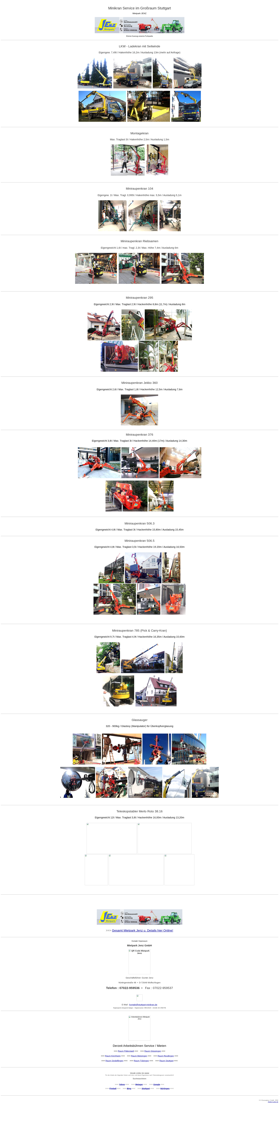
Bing (129, 1088)
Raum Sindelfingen (114, 1061)
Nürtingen (165, 1088)
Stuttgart (146, 1088)
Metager (139, 1084)
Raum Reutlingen (166, 1056)
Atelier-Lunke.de (273, 1102)
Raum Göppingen (152, 1051)
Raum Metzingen (139, 1056)
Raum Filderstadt (126, 1051)
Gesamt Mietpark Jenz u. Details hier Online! (142, 930)
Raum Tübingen (141, 1061)
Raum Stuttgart (166, 1061)
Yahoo (122, 1084)
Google (156, 1084)
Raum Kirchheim (113, 1056)
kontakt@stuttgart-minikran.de (143, 1005)
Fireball (112, 1088)
